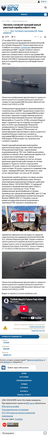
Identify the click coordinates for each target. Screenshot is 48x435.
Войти (43, 2)
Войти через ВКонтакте (18, 368)
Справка (24, 384)
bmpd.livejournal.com (19, 21)
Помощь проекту (24, 395)
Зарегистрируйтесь (35, 360)
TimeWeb (19, 419)
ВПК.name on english (10, 406)
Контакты (24, 391)
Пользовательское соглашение (15, 410)
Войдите (7, 362)
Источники (24, 377)
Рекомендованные (24, 380)
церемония (25, 47)
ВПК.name (30, 403)
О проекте (24, 388)
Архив (24, 373)
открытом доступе (38, 331)
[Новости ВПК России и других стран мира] (10, 10)
